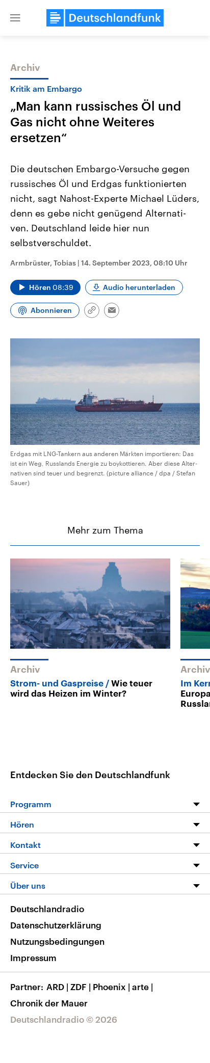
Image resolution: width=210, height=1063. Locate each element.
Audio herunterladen (139, 287)
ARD (57, 986)
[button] (15, 18)
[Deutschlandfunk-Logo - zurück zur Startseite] (105, 17)
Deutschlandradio (47, 908)
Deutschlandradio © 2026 (63, 1019)
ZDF (80, 986)
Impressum (33, 957)
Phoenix (111, 986)
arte (142, 986)
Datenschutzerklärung (55, 925)
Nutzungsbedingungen (57, 941)
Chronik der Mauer (49, 1003)
